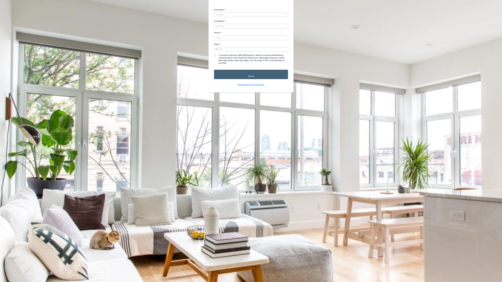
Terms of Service (257, 85)
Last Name (219, 21)
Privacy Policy (243, 85)
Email (217, 44)
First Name (219, 10)
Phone (217, 33)
